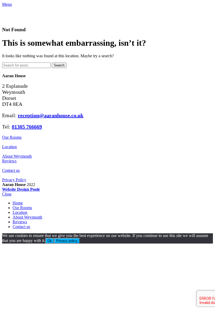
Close (7, 194)
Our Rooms (12, 137)
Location (9, 146)
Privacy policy (67, 241)
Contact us (11, 170)
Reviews (9, 161)
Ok (49, 241)
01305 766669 (27, 127)
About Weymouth (17, 156)
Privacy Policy (14, 180)
